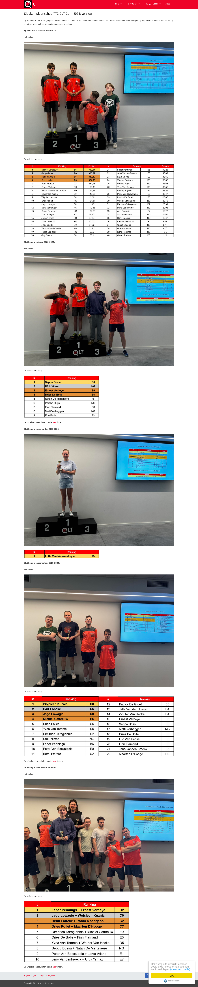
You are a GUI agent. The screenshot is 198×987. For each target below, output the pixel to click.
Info (119, 5)
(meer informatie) (180, 969)
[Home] (28, 4)
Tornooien (133, 5)
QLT (36, 4)
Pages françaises (47, 975)
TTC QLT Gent (153, 5)
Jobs (167, 3)
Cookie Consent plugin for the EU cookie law (171, 981)
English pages (30, 975)
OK (172, 975)
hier (54, 422)
